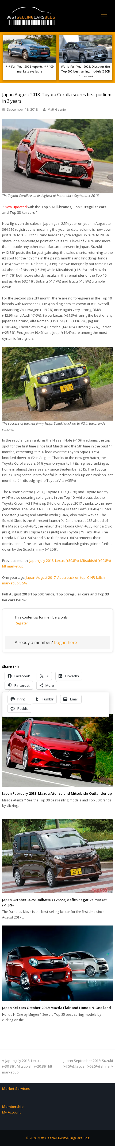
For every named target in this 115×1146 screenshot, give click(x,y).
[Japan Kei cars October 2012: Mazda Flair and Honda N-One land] (57, 963)
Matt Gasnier (57, 109)
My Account (11, 1112)
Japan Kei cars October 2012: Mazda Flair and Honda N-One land (56, 1007)
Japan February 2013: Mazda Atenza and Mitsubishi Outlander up (57, 793)
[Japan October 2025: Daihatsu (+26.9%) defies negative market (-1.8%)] (57, 856)
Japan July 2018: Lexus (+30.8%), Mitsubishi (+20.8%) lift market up (27, 1066)
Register (21, 623)
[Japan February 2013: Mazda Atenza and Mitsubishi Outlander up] (57, 750)
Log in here (65, 642)
